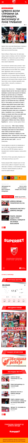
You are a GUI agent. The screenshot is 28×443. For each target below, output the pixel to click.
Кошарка (10, 8)
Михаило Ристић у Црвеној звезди (17, 209)
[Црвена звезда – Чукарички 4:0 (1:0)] (5, 203)
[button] (2, 2)
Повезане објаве (8, 197)
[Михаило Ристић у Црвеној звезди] (5, 210)
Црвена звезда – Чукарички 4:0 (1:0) (17, 202)
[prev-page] (3, 227)
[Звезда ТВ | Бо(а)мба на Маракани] (5, 409)
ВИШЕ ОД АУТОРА (20, 197)
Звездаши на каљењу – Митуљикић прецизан (6, 188)
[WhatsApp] (16, 177)
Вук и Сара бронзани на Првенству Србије (20, 187)
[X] (8, 177)
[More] (19, 177)
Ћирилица (10, 274)
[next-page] (5, 227)
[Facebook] (5, 177)
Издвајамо (10, 5)
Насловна (4, 5)
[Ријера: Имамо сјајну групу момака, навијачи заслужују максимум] (5, 218)
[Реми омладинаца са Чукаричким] (5, 386)
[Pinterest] (12, 177)
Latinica (4, 274)
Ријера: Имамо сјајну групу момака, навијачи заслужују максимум (17, 219)
